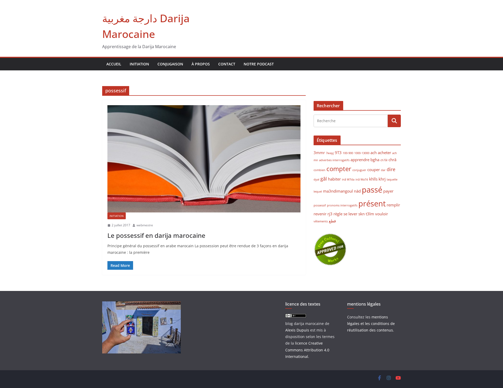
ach (373, 152)
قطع (332, 220)
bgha (374, 159)
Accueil (113, 63)
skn (361, 213)
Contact (226, 63)
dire (391, 169)
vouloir (381, 213)
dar (383, 170)
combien (319, 170)
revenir (320, 213)
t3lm (370, 213)
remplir (393, 204)
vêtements (321, 221)
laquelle (392, 179)
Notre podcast (259, 63)
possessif (320, 205)
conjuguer (359, 170)
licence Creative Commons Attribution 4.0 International (307, 350)
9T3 (338, 152)
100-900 (348, 153)
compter (338, 169)
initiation (139, 63)
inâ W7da (348, 179)
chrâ (392, 159)
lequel (318, 191)
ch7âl (383, 160)
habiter (334, 179)
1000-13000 (361, 153)
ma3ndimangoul (338, 191)
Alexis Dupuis (297, 330)
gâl (323, 179)
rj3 (329, 213)
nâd (357, 191)
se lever (350, 213)
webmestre (144, 225)
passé (372, 189)
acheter (384, 152)
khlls (373, 179)
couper (373, 169)
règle (337, 213)
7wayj (330, 153)
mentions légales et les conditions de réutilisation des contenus (371, 323)
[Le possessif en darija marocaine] (203, 158)
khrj (382, 179)
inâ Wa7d (362, 179)
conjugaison (170, 63)
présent (372, 203)
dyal (316, 179)
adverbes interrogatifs (334, 160)
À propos (201, 63)
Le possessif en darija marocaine (156, 235)
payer (388, 191)
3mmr (319, 152)
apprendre (360, 159)
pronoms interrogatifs (342, 205)
